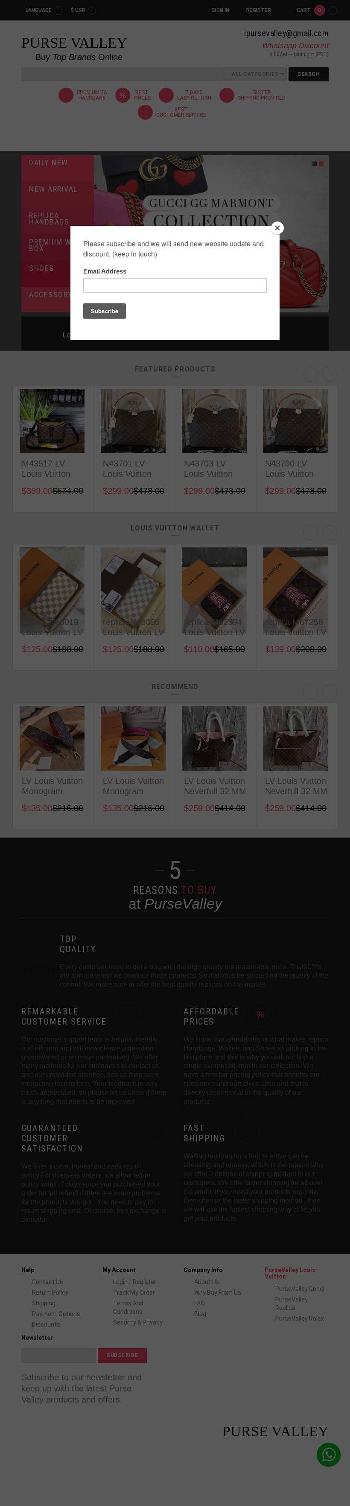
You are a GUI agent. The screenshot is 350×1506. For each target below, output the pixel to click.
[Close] (277, 228)
